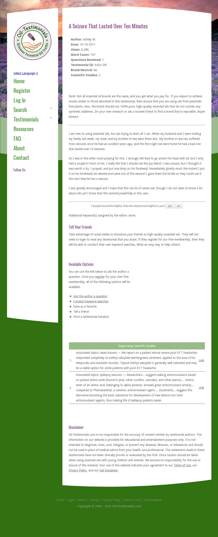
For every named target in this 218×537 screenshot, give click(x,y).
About (19, 147)
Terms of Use (182, 465)
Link (201, 360)
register (100, 276)
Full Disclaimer (108, 470)
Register (21, 90)
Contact (21, 157)
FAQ (17, 138)
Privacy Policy (78, 470)
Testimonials (26, 119)
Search (20, 109)
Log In (19, 100)
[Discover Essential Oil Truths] (32, 59)
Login (71, 500)
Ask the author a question (90, 296)
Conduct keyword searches (90, 301)
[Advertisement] (30, 250)
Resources (23, 128)
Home (19, 80)
